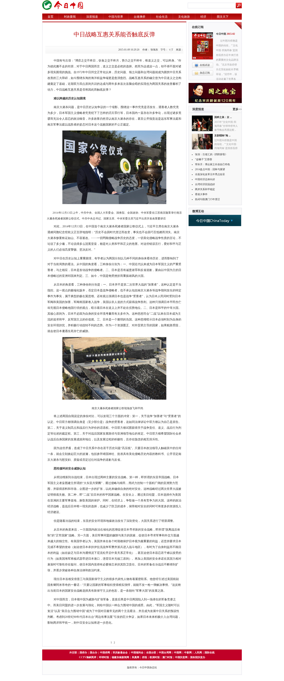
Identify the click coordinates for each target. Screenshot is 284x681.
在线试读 (205, 65)
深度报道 (92, 16)
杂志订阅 (205, 72)
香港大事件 (201, 194)
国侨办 (83, 652)
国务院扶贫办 (197, 657)
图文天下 (222, 16)
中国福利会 (137, 652)
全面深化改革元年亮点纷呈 (210, 174)
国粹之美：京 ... (223, 117)
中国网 (178, 652)
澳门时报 (167, 657)
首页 (50, 16)
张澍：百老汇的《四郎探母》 (211, 154)
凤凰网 (135, 657)
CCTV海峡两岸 (87, 657)
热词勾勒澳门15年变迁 (207, 199)
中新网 (188, 652)
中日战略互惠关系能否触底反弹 (114, 34)
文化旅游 (184, 16)
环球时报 (104, 657)
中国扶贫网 (181, 657)
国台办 (93, 652)
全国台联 (151, 652)
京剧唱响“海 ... (222, 135)
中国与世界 (116, 16)
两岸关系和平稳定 (205, 189)
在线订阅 (198, 27)
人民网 (198, 652)
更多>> (237, 109)
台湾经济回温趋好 (205, 184)
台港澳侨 (139, 16)
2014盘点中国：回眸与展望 (210, 169)
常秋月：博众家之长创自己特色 (212, 164)
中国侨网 (105, 652)
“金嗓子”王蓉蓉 (203, 159)
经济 (203, 16)
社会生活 (162, 16)
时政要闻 (70, 16)
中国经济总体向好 (205, 179)
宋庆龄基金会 (120, 652)
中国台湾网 (165, 652)
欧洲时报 (155, 657)
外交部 (73, 652)
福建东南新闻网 (120, 657)
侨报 (144, 657)
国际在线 (210, 652)
